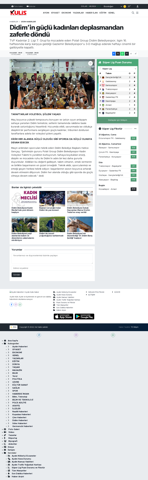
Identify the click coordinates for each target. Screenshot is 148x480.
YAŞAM (16, 367)
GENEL (111, 13)
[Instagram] (16, 304)
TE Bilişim (134, 327)
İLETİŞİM (91, 295)
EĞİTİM (103, 13)
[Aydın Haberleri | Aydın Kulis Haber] (18, 13)
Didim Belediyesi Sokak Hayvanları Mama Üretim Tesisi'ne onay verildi (78, 210)
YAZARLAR (78, 13)
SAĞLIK (16, 388)
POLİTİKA (17, 379)
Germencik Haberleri (22, 426)
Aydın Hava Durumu (64, 295)
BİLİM (15, 373)
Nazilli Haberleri (20, 412)
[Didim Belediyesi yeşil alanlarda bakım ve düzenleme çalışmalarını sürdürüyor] (24, 224)
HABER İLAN (92, 13)
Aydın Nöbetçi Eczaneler (66, 292)
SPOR (15, 391)
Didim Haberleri (28, 22)
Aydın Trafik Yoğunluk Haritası (68, 300)
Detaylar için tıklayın (117, 120)
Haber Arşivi (61, 310)
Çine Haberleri (19, 417)
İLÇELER (16, 409)
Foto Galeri (18, 6)
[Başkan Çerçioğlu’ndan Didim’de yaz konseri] (52, 199)
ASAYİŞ (16, 406)
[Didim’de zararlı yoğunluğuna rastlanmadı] (52, 224)
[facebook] (39, 335)
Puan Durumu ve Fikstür (65, 302)
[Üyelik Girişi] (136, 6)
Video (11, 432)
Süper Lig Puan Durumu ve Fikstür (28, 468)
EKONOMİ (66, 13)
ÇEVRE (15, 382)
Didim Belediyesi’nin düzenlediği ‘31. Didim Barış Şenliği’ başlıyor (79, 236)
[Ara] (133, 12)
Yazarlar (12, 435)
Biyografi (12, 441)
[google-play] (84, 316)
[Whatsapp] (20, 304)
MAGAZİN (17, 370)
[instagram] (76, 335)
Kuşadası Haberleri (21, 414)
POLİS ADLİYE (19, 403)
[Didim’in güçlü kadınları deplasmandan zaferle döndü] (52, 84)
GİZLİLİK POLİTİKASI (96, 292)
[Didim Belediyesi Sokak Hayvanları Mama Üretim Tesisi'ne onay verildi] (80, 199)
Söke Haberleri (19, 423)
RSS (14, 327)
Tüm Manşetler (62, 305)
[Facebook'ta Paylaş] (114, 54)
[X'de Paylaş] (118, 54)
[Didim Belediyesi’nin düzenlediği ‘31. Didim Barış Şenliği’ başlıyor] (80, 224)
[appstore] (63, 316)
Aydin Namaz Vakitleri (65, 297)
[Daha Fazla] (127, 54)
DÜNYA (16, 364)
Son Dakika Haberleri (64, 308)
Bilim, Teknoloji (19, 397)
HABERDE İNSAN (20, 394)
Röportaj (12, 438)
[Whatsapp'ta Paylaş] (122, 54)
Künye (11, 447)
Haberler (14, 22)
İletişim (11, 450)
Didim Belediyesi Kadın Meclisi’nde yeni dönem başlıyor (22, 210)
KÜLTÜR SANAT (20, 385)
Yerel (14, 376)
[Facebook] (11, 304)
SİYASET (55, 13)
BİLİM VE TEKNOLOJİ (22, 400)
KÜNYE (117, 292)
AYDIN (46, 13)
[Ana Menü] (137, 12)
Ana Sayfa (13, 341)
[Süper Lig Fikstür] (135, 129)
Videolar (32, 6)
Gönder (16, 275)
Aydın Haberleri (20, 347)
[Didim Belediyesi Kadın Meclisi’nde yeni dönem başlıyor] (24, 199)
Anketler (12, 444)
